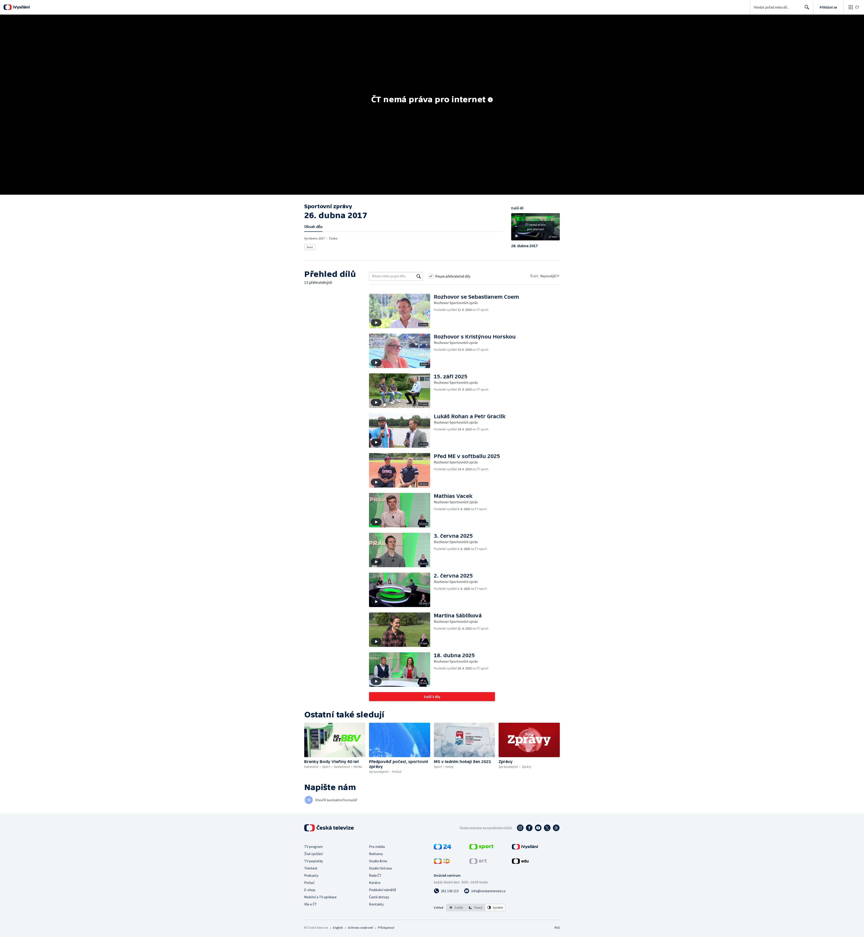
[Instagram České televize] (520, 827)
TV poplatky (313, 861)
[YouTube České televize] (538, 827)
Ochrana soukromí (360, 928)
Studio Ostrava (380, 868)
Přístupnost (386, 928)
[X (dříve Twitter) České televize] (547, 827)
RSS (557, 928)
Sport (310, 247)
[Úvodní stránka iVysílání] (21, 7)
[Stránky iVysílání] (525, 848)
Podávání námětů (382, 889)
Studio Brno (378, 861)
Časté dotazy (379, 897)
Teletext (310, 868)
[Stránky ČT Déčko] (442, 862)
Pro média (377, 846)
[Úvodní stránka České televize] (329, 827)
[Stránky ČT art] (478, 862)
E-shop (309, 889)
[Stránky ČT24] (442, 848)
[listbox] (476, 907)
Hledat (807, 7)
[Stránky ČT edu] (520, 862)
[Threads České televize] (556, 827)
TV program (313, 846)
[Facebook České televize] (529, 827)
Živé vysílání (313, 853)
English (338, 928)
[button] (535, 228)
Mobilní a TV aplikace (320, 897)
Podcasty (311, 875)
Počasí (309, 882)
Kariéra (374, 882)
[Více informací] (490, 100)
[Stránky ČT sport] (481, 848)
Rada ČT (375, 875)
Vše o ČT (310, 904)
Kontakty (376, 904)
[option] (456, 907)
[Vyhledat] (418, 276)
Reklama (376, 853)
